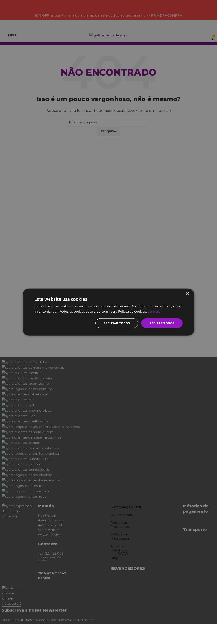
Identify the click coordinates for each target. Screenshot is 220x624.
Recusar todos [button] (117, 323)
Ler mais (154, 311)
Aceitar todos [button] (161, 323)
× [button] (187, 293)
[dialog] (108, 312)
